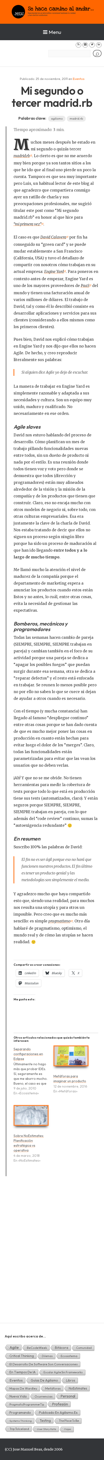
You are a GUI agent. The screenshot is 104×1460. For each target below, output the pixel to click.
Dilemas (47, 1356)
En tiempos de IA (22, 1372)
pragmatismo (59, 921)
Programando (20, 1412)
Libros (70, 1380)
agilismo (57, 118)
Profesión (60, 1404)
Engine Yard (54, 271)
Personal (67, 1396)
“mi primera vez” (27, 224)
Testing (45, 1420)
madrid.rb (76, 118)
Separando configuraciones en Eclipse (28, 1054)
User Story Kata (46, 1429)
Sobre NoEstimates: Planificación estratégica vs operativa (29, 1143)
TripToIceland (19, 1429)
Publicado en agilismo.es (58, 1412)
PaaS (85, 285)
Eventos (78, 79)
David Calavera (53, 237)
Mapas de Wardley (23, 1388)
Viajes (67, 1429)
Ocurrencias (43, 1396)
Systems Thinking (20, 1420)
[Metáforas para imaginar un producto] (71, 1057)
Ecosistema (69, 1356)
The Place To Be (69, 1420)
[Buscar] (97, 53)
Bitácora (61, 1347)
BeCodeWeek (37, 1348)
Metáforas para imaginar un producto (69, 1078)
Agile (14, 1347)
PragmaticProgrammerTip (26, 1404)
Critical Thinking (21, 1356)
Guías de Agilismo (44, 1380)
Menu (55, 32)
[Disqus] (52, 1255)
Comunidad (84, 1348)
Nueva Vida (18, 1396)
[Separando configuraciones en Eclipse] (33, 1073)
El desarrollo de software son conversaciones (43, 1364)
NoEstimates (78, 1388)
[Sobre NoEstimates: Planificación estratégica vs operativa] (31, 1117)
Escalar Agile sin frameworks (63, 1372)
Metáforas (53, 1388)
